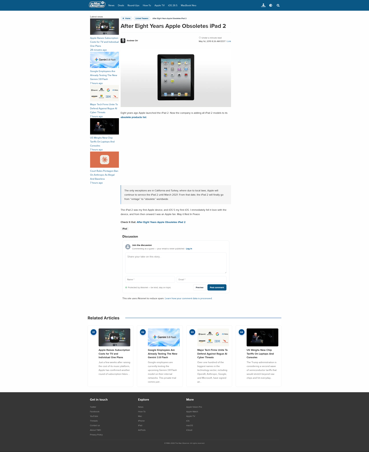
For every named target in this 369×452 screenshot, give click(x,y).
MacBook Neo (188, 5)
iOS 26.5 (172, 5)
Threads (94, 420)
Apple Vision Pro (194, 406)
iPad (124, 228)
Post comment (217, 287)
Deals (121, 5)
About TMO (95, 430)
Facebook (94, 411)
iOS (188, 420)
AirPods (142, 430)
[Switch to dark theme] (270, 5)
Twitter (93, 406)
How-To (147, 5)
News (111, 5)
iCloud (189, 430)
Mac (140, 416)
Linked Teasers (141, 18)
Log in (189, 248)
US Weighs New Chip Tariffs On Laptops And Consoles (260, 353)
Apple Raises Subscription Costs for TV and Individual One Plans (114, 353)
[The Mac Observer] (97, 5)
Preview (200, 287)
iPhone (141, 420)
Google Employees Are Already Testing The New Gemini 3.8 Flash (162, 353)
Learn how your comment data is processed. (188, 298)
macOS (189, 425)
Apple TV (160, 5)
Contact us (95, 425)
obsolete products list (133, 117)
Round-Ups (133, 5)
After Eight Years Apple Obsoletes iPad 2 (161, 222)
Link (229, 41)
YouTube (94, 416)
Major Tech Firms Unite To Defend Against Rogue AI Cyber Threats (212, 353)
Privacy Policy (96, 434)
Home (127, 18)
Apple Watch (192, 411)
